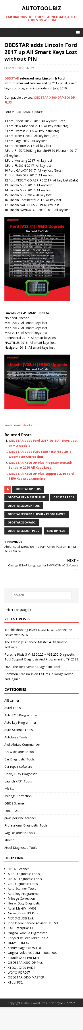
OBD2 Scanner (15, 803)
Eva (32, 68)
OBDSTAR (11, 78)
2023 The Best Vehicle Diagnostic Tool (32, 667)
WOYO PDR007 (19, 972)
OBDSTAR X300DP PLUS (23, 531)
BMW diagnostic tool (19, 752)
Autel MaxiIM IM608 (22, 908)
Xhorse (9, 840)
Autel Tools (12, 708)
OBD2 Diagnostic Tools (25, 879)
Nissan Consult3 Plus (23, 913)
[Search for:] (41, 595)
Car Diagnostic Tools (19, 759)
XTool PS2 (15, 982)
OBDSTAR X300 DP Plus (25, 962)
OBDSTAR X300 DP (48, 97)
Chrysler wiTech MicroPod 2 (28, 938)
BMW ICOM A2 (18, 943)
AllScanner (11, 700)
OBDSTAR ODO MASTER (26, 977)
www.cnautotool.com (21, 425)
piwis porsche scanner (20, 818)
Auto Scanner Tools (18, 730)
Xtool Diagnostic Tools (20, 847)
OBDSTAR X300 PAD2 (21, 522)
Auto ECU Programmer (20, 715)
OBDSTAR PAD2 (63, 497)
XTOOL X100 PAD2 (21, 967)
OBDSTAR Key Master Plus (26, 497)
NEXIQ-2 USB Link (21, 918)
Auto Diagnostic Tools (24, 874)
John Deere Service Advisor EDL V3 (33, 923)
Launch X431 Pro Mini (23, 958)
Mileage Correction (18, 796)
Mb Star (10, 788)
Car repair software (18, 766)
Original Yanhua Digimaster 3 (28, 933)
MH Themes (67, 1003)
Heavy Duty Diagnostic (20, 774)
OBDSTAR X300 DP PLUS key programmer (37, 514)
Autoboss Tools (15, 737)
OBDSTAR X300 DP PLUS (24, 506)
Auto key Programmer (20, 722)
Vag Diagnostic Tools (19, 833)
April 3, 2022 (16, 68)
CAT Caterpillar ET (21, 928)
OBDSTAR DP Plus (28, 489)
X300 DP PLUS (56, 531)
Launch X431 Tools (18, 781)
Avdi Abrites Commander (22, 744)
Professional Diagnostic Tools (26, 825)
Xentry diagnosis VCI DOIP (26, 948)
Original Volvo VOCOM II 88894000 (33, 952)
